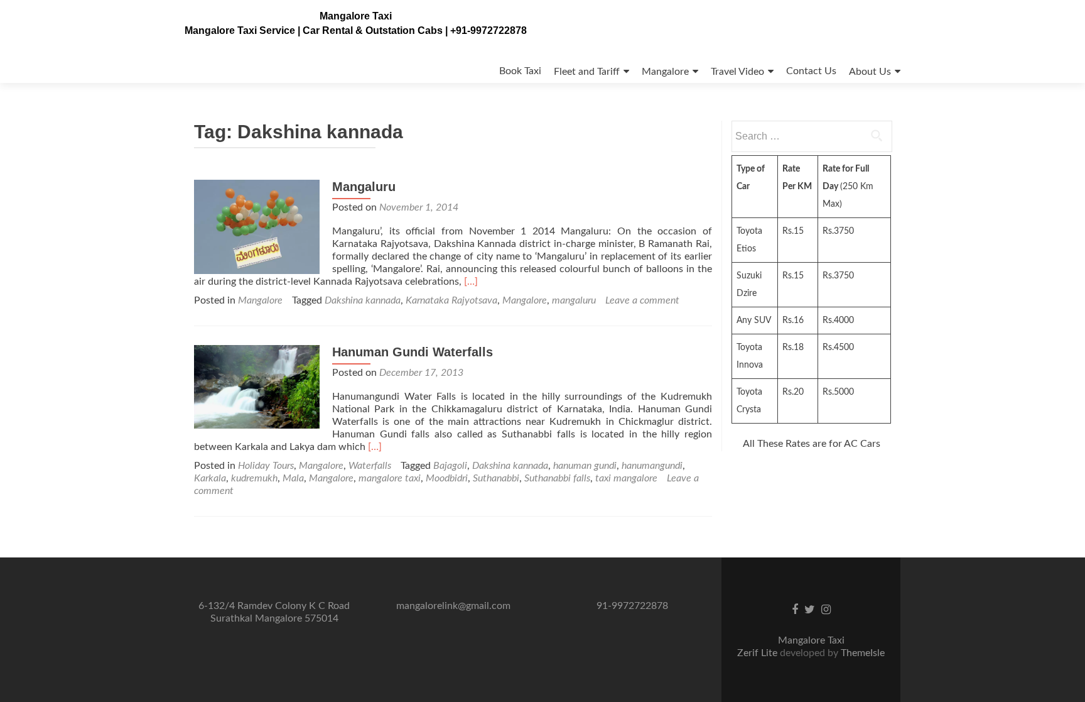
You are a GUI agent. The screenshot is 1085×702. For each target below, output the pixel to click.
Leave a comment (642, 300)
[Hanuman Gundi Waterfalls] (257, 386)
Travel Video (737, 72)
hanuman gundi (585, 466)
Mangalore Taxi (356, 16)
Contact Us (811, 71)
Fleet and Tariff (587, 72)
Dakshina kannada (363, 300)
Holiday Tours (266, 466)
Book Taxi (520, 71)
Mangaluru (364, 187)
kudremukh (254, 478)
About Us (870, 72)
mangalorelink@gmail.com (453, 606)
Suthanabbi (496, 478)
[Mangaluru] (257, 226)
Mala (293, 478)
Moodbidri (447, 478)
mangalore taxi (390, 478)
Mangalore (665, 72)
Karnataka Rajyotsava (451, 300)
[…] (471, 282)
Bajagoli (450, 466)
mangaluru (574, 300)
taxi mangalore (626, 478)
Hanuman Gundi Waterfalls (412, 352)
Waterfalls (369, 466)
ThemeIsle (863, 653)
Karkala (210, 478)
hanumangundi (652, 466)
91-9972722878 (632, 606)
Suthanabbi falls (557, 478)
